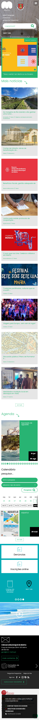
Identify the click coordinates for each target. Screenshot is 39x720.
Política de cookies (14, 714)
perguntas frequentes (10, 20)
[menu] (36, 3)
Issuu (25, 677)
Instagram (22, 677)
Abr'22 (30, 505)
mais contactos (8, 658)
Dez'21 (4, 505)
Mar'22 (23, 505)
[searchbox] (19, 26)
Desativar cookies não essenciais (15, 710)
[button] (2, 464)
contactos (6, 18)
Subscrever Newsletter (13, 682)
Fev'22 (17, 505)
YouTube (19, 677)
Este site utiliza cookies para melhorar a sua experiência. (18, 706)
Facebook (16, 677)
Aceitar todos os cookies (17, 706)
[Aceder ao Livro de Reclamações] (7, 693)
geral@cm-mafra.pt (8, 652)
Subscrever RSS (28, 677)
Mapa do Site (27, 673)
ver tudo (19, 405)
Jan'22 (10, 505)
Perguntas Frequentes (14, 673)
